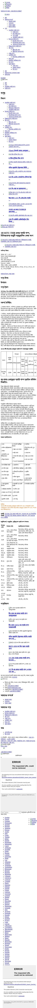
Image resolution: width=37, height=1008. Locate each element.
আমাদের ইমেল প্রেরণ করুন (7, 274)
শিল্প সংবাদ (7, 734)
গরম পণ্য (31, 737)
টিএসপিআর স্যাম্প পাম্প (19, 42)
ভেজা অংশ (15, 65)
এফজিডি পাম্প (12, 55)
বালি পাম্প (11, 742)
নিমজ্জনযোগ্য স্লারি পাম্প (15, 46)
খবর (6, 71)
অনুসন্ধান (14, 677)
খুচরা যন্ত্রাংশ (12, 64)
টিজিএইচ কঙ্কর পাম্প (18, 51)
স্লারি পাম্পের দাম (30, 741)
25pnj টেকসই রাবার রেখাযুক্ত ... (19, 151)
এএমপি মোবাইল (11, 739)
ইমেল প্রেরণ (4, 746)
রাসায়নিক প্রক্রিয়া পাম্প (15, 60)
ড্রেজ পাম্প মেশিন (11, 741)
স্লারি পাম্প (15, 32)
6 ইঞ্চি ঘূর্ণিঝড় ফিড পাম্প (16, 158)
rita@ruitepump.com (14, 687)
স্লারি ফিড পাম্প (21, 741)
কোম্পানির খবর (8, 732)
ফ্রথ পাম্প (11, 58)
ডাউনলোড (7, 74)
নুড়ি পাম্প (11, 48)
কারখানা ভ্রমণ (12, 21)
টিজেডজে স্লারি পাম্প (14, 108)
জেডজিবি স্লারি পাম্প (18, 37)
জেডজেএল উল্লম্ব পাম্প (19, 44)
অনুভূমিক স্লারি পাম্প (14, 30)
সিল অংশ (15, 69)
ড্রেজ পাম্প (11, 53)
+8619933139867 (13, 686)
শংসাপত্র (11, 23)
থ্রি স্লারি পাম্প (16, 34)
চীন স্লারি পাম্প (4, 742)
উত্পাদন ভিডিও (12, 26)
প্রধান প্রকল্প (12, 25)
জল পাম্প (11, 62)
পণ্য (6, 28)
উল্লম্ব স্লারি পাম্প (13, 39)
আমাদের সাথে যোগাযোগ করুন (12, 73)
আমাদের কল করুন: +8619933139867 (11, 11)
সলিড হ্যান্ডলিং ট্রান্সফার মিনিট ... (19, 167)
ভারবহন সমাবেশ (16, 67)
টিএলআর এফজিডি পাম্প (19, 57)
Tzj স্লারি (15, 35)
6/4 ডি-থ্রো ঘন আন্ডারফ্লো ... (18, 188)
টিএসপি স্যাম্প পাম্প (18, 41)
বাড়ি (6, 18)
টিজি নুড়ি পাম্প (16, 50)
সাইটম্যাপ (3, 739)
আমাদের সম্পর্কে (9, 19)
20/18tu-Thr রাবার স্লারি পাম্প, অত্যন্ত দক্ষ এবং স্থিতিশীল (20, 514)
